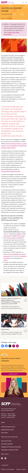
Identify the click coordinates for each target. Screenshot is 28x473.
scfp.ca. (5, 260)
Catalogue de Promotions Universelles (11, 447)
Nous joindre (4, 432)
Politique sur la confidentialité (7, 469)
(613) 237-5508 (12, 415)
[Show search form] (22, 2)
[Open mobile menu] (26, 2)
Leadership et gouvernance (8, 427)
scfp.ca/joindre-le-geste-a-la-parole (10, 171)
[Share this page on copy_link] (13, 346)
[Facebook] (2, 458)
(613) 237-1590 (11, 414)
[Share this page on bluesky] (2, 346)
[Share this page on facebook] (6, 346)
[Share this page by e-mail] (17, 346)
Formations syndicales (7, 444)
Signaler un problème (21, 469)
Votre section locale (6, 441)
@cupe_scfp (20, 236)
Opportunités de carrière (7, 430)
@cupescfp (18, 234)
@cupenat (6, 236)
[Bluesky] (5, 458)
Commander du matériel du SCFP (9, 450)
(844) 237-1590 (10, 417)
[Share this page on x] (10, 346)
